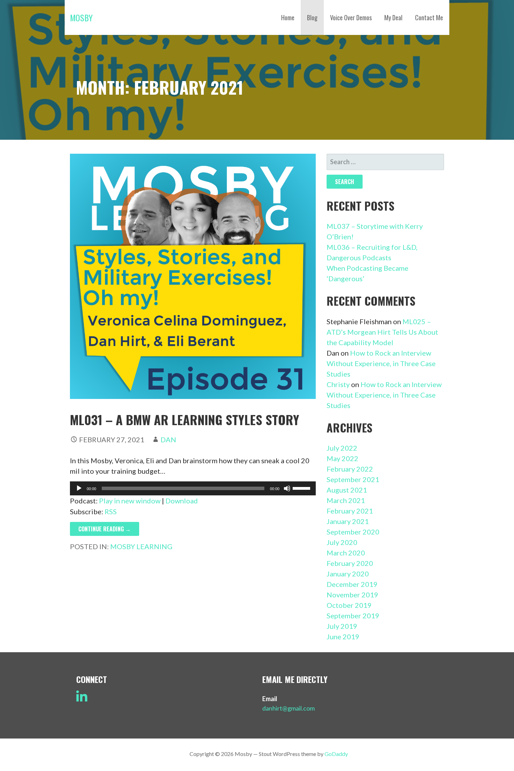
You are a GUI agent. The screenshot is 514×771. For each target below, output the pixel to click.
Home (287, 17)
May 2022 (342, 458)
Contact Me (429, 17)
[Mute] (287, 488)
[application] (193, 488)
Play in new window (129, 500)
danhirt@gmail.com (288, 708)
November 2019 (352, 594)
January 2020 (348, 573)
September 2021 (353, 479)
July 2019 (342, 626)
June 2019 (343, 636)
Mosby (81, 17)
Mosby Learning (141, 546)
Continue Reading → (104, 529)
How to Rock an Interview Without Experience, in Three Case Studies (381, 363)
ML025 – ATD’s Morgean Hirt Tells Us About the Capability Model (382, 332)
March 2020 (346, 552)
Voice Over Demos (351, 17)
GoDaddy (336, 753)
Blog (312, 17)
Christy (338, 384)
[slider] (302, 487)
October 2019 (349, 605)
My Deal (393, 17)
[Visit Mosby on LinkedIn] (81, 699)
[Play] (79, 488)
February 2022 (350, 469)
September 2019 (353, 615)
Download (181, 500)
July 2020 (342, 542)
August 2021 (347, 490)
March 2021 (346, 500)
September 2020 (353, 532)
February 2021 (350, 511)
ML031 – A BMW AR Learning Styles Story (184, 419)
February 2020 (350, 563)
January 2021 (348, 521)
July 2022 (342, 448)
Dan (168, 439)
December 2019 (352, 584)
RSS (111, 511)
